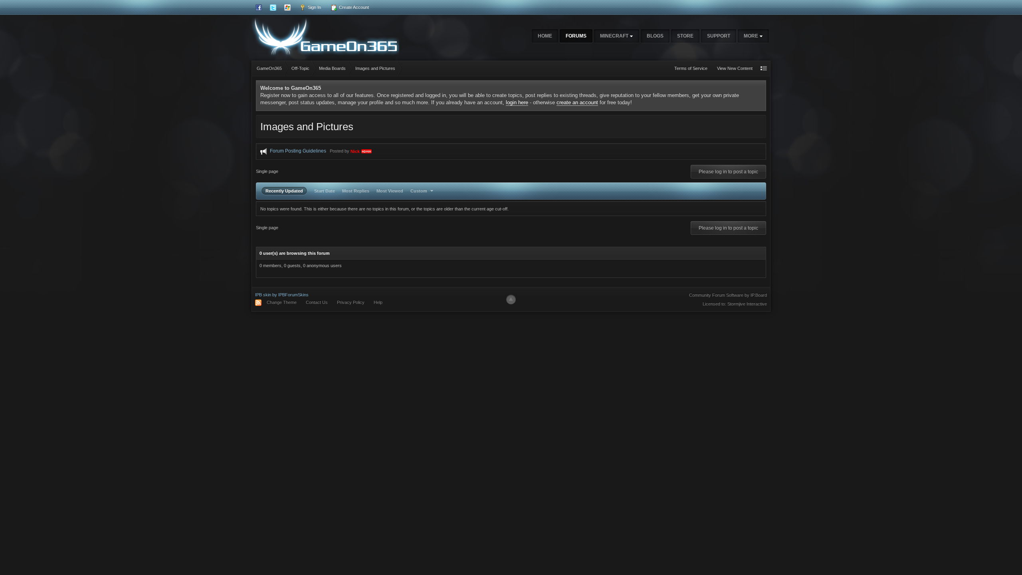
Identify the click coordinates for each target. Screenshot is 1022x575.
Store (685, 36)
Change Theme (282, 302)
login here (517, 102)
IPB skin (263, 294)
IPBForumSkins (293, 294)
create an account (577, 102)
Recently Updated (284, 190)
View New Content (735, 68)
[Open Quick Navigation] (763, 68)
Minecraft (615, 36)
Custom (419, 190)
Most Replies (355, 190)
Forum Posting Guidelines (298, 151)
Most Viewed (389, 190)
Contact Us (317, 302)
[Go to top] (511, 299)
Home (545, 36)
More (751, 36)
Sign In (314, 7)
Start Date (324, 190)
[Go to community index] (325, 35)
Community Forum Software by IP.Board (728, 295)
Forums (576, 36)
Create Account (353, 7)
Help (378, 302)
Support (718, 36)
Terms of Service (690, 68)
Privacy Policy (350, 302)
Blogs (655, 36)
